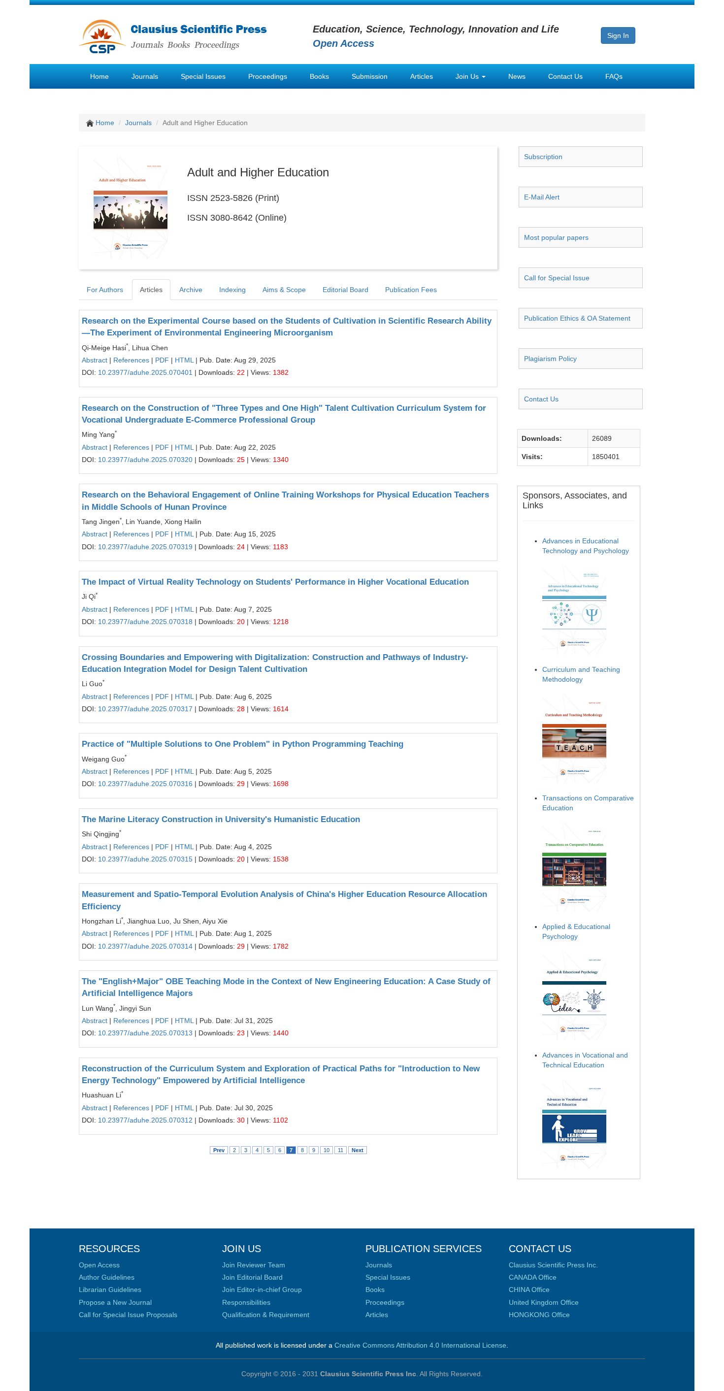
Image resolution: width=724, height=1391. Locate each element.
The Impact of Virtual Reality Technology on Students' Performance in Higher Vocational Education (275, 582)
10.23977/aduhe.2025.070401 (145, 372)
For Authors (105, 290)
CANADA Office (533, 1277)
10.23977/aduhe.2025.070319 (145, 547)
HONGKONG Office (539, 1315)
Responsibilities (246, 1302)
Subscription (543, 157)
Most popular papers (556, 237)
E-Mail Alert (541, 197)
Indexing (232, 290)
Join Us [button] (468, 76)
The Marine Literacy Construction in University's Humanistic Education (221, 819)
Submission (370, 76)
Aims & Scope (284, 290)
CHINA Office (529, 1289)
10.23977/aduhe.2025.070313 (145, 1033)
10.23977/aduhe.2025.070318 (145, 622)
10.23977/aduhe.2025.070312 (145, 1120)
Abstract (94, 360)
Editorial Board (345, 290)
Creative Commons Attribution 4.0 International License (420, 1345)
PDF (162, 360)
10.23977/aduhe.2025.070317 (145, 709)
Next (357, 1150)
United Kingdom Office (544, 1302)
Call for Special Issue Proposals (128, 1315)
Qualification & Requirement (265, 1315)
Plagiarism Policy (550, 359)
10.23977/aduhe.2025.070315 (145, 859)
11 (340, 1150)
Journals (145, 76)
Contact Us (565, 76)
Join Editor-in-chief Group (262, 1289)
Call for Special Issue (557, 278)
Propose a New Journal (115, 1302)
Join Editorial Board (252, 1277)
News (517, 76)
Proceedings (267, 76)
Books (319, 76)
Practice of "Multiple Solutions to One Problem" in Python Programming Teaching (242, 744)
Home (99, 76)
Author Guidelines (106, 1277)
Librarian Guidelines (110, 1289)
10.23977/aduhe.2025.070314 (145, 946)
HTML (184, 360)
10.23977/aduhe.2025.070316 (145, 784)
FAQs (614, 76)
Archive (190, 290)
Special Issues (203, 76)
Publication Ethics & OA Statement (577, 318)
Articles (421, 76)
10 (326, 1150)
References (131, 360)
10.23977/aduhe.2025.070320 (145, 460)
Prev (219, 1150)
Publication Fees (411, 290)
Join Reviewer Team (253, 1265)
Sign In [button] (618, 35)
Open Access (99, 1265)
